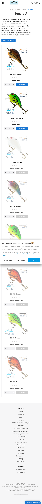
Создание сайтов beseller (33, 502)
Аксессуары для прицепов (20, 434)
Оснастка (21, 439)
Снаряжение (21, 445)
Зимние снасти (21, 456)
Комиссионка (21, 461)
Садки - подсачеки (21, 442)
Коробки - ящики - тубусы (20, 423)
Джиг (21, 417)
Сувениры (21, 459)
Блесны (20, 412)
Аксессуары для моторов (21, 431)
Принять (34, 260)
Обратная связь (21, 469)
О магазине (21, 472)
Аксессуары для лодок (21, 428)
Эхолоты (21, 453)
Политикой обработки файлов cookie (19, 254)
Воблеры (21, 414)
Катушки (21, 420)
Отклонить (8, 260)
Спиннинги (20, 448)
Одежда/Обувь (21, 436)
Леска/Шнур (21, 425)
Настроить (21, 260)
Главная (10, 9)
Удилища (21, 450)
